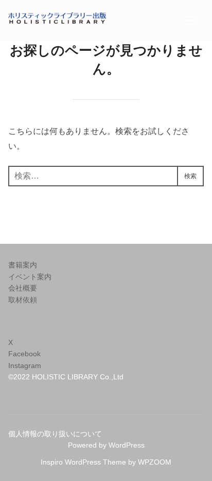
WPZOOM (154, 462)
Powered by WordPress (106, 445)
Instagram (24, 365)
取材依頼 (22, 300)
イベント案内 (29, 277)
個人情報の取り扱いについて (55, 434)
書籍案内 (22, 265)
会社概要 (22, 288)
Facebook (24, 354)
